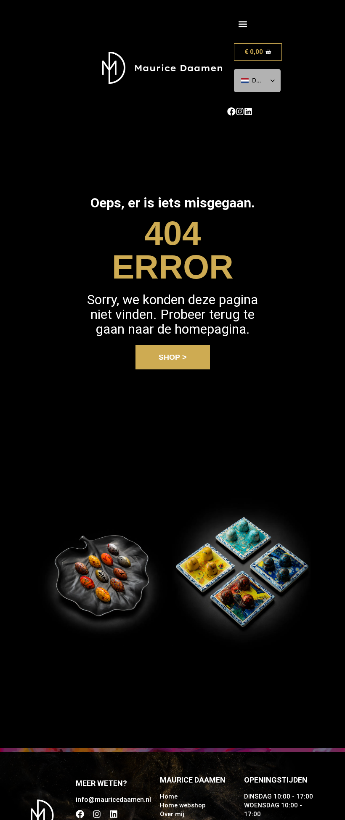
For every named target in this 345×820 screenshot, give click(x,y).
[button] (242, 24)
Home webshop (183, 805)
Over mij (172, 814)
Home (169, 796)
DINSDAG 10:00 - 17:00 (278, 796)
